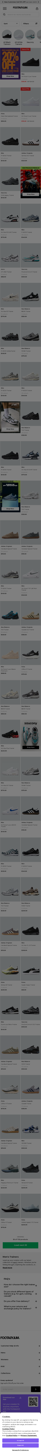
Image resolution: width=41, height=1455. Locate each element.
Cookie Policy (11, 1435)
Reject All (20, 1445)
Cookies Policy (8, 1429)
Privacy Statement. (29, 1435)
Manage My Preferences (20, 1450)
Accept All (20, 1440)
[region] (20, 1433)
